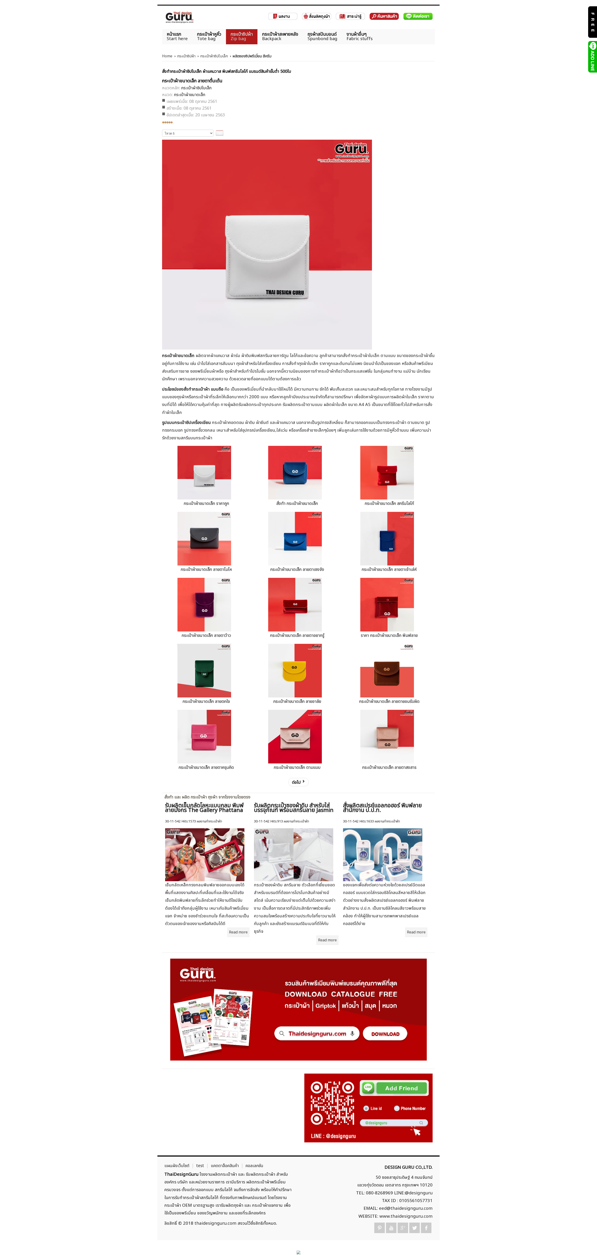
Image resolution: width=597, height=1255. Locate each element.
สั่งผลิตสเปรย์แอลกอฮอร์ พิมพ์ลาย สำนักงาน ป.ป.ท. (382, 808)
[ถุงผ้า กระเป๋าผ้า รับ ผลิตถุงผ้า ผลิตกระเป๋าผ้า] (179, 17)
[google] (403, 1228)
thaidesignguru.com (215, 1223)
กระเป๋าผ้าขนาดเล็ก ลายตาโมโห (206, 569)
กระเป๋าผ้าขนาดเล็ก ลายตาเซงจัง (297, 569)
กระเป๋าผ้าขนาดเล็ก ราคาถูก (206, 503)
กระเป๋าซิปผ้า (186, 56)
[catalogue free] (592, 22)
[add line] (592, 56)
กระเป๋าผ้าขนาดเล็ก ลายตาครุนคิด (206, 767)
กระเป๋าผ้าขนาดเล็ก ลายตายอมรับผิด (389, 701)
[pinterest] (379, 1228)
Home (167, 56)
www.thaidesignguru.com (406, 1216)
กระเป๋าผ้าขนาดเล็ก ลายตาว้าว (206, 635)
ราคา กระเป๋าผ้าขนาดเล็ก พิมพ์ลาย (389, 635)
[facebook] (426, 1228)
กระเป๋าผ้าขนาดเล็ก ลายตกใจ (206, 701)
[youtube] (391, 1228)
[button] (585, 1243)
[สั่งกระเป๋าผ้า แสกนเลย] (368, 1108)
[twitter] (414, 1228)
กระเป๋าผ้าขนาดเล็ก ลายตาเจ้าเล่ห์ (389, 569)
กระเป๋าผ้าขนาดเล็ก (189, 95)
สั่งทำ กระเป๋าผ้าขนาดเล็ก (297, 503)
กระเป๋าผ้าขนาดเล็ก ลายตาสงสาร (389, 767)
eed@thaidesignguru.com (406, 1208)
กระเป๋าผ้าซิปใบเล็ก (214, 56)
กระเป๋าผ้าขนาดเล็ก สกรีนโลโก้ (389, 503)
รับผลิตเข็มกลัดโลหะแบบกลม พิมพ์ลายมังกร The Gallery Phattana (204, 808)
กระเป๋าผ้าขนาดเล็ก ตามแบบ (297, 767)
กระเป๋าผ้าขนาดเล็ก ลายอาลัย (297, 701)
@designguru (419, 1193)
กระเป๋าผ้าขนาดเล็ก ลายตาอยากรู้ (297, 635)
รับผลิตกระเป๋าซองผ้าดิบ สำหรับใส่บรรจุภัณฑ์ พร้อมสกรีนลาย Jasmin (293, 808)
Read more (238, 932)
